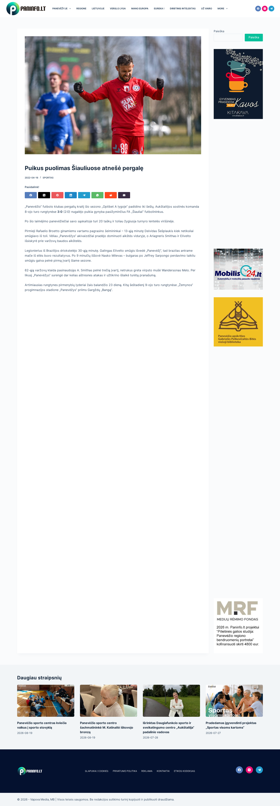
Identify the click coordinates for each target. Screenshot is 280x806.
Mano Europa (139, 8)
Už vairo (206, 8)
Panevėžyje (59, 8)
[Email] (124, 195)
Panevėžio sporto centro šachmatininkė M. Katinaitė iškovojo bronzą (106, 727)
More (221, 8)
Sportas (48, 177)
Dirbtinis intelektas (183, 8)
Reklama (146, 771)
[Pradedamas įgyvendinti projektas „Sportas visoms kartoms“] (234, 701)
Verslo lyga (118, 8)
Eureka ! (159, 8)
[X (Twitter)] (44, 195)
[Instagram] (265, 8)
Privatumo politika (125, 771)
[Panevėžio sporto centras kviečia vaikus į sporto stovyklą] (45, 701)
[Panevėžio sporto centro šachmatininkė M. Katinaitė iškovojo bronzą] (108, 701)
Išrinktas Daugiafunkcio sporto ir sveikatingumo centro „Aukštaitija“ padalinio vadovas (168, 727)
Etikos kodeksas (184, 771)
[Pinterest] (57, 195)
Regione (81, 8)
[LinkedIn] (71, 195)
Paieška (219, 31)
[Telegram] (271, 8)
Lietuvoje (98, 8)
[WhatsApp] (97, 195)
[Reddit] (111, 195)
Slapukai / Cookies (96, 771)
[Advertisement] (238, 184)
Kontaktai (163, 771)
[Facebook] (258, 8)
